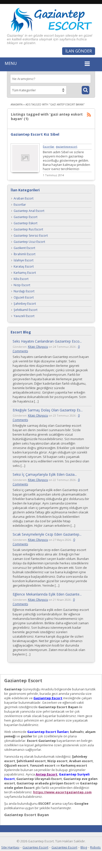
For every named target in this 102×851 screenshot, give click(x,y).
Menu (11, 63)
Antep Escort (46, 774)
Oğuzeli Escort (24, 298)
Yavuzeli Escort (24, 316)
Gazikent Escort (24, 248)
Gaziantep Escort (25, 217)
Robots (95, 847)
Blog (83, 847)
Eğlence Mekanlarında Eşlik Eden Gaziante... (47, 594)
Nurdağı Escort (24, 291)
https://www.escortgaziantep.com (62, 792)
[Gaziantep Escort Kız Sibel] (25, 171)
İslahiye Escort (23, 260)
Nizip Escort (22, 285)
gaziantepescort (66, 146)
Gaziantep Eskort (25, 223)
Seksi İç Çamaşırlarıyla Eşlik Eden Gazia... (45, 474)
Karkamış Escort (25, 273)
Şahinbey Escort (25, 304)
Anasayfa (17, 104)
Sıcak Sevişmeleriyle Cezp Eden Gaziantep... (47, 534)
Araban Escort (23, 199)
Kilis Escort (21, 279)
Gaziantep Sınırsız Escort (31, 236)
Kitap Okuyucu (38, 347)
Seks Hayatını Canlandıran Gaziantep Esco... (47, 341)
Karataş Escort (24, 267)
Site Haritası (10, 847)
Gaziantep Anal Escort (29, 211)
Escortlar (48, 146)
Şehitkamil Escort (25, 310)
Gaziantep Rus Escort (28, 229)
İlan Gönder (78, 51)
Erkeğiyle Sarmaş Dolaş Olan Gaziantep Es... (48, 410)
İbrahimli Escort (24, 254)
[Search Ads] (85, 90)
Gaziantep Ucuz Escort (29, 242)
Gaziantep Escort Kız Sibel (35, 134)
